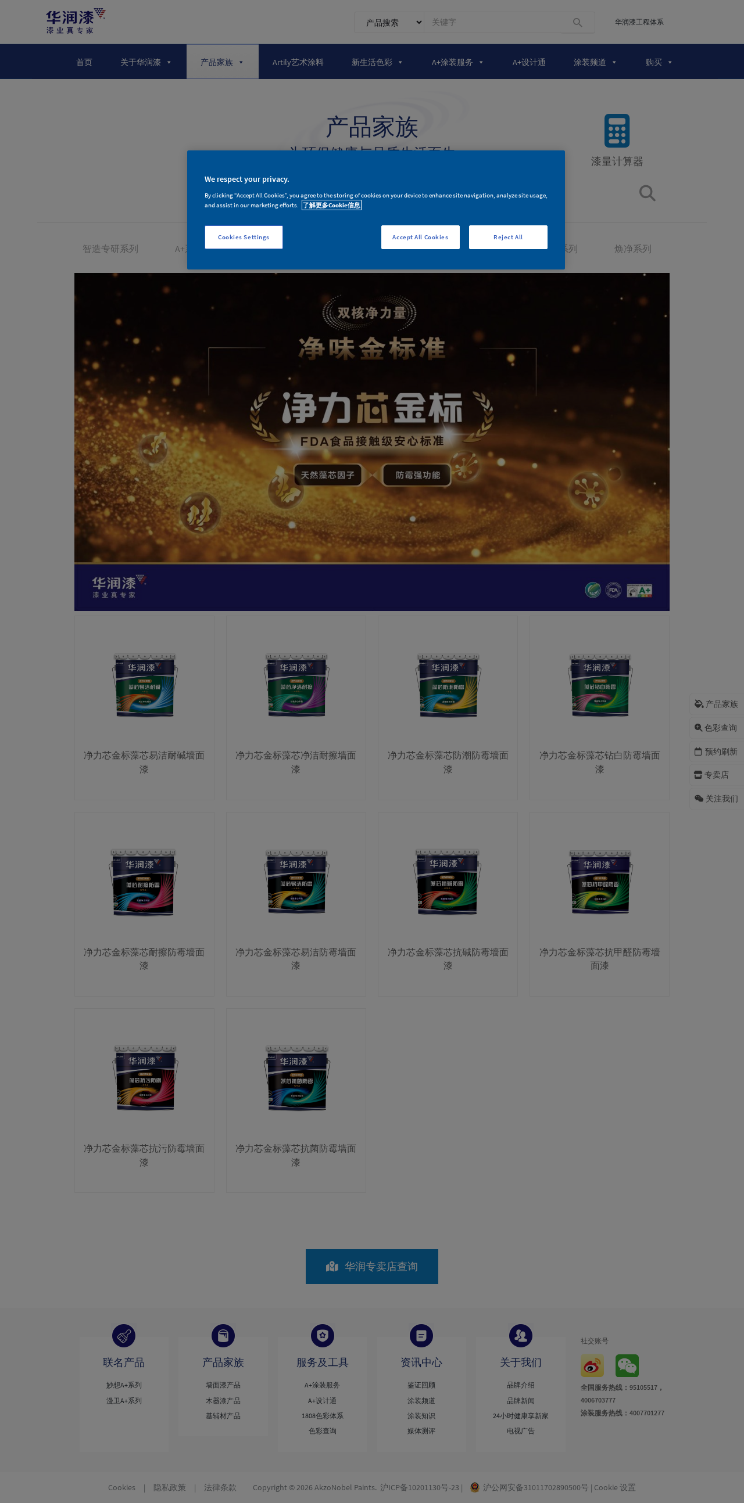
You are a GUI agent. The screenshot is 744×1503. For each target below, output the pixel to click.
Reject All (508, 237)
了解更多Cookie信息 (331, 205)
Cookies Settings (244, 237)
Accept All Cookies (420, 237)
